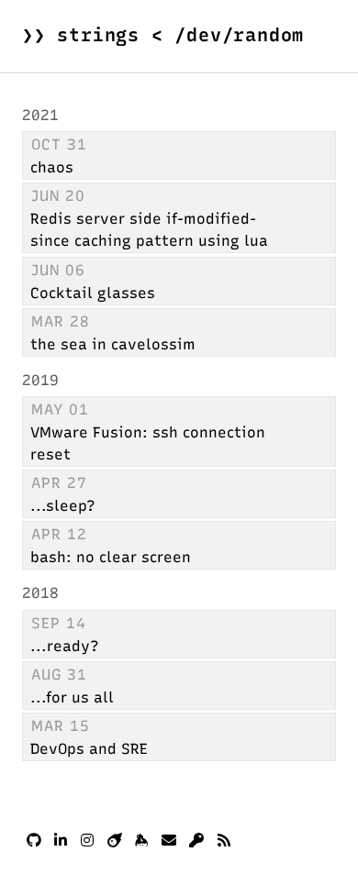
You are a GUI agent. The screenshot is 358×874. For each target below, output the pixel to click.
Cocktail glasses (92, 293)
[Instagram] (87, 841)
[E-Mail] (169, 841)
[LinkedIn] (60, 841)
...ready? (64, 646)
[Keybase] (141, 841)
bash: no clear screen (110, 557)
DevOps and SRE (89, 749)
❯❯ (163, 35)
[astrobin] (114, 841)
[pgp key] (196, 841)
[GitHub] (34, 841)
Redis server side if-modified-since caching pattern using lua (149, 229)
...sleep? (62, 505)
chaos (51, 167)
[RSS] (224, 841)
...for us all (72, 697)
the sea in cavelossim (113, 344)
